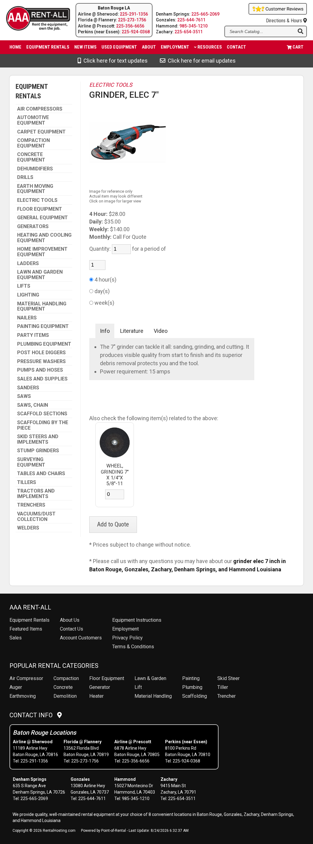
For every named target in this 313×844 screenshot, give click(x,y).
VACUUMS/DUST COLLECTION (36, 516)
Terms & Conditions (133, 646)
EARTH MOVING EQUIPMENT (35, 189)
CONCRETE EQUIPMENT (31, 157)
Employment (175, 47)
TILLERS (26, 482)
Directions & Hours (284, 21)
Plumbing (192, 687)
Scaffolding (194, 696)
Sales (15, 638)
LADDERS (28, 263)
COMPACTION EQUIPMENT (33, 143)
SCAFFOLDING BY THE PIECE (42, 425)
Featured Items (25, 629)
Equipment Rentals (47, 47)
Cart (298, 47)
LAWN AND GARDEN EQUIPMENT (40, 274)
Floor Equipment (106, 678)
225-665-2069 (205, 14)
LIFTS (23, 286)
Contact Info (33, 715)
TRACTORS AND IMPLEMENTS (36, 493)
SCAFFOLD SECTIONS (42, 414)
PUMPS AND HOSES (40, 370)
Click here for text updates (114, 60)
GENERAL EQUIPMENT (42, 217)
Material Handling (153, 696)
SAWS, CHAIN (32, 405)
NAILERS (27, 318)
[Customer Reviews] (278, 12)
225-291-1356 (134, 14)
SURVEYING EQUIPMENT (31, 462)
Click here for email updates (200, 60)
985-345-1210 (193, 26)
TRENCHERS (31, 505)
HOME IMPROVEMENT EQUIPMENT (42, 251)
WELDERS (28, 528)
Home (15, 47)
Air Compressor (26, 678)
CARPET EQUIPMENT (41, 132)
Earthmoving (22, 696)
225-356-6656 (130, 26)
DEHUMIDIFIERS (35, 169)
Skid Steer (228, 678)
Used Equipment (119, 47)
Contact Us (71, 629)
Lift (138, 687)
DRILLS (25, 177)
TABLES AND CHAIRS (41, 473)
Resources (209, 47)
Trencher (226, 696)
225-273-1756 (132, 19)
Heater (96, 696)
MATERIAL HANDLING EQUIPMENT (41, 306)
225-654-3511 (189, 31)
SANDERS (28, 388)
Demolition (65, 696)
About (149, 47)
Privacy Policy (127, 638)
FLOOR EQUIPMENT (39, 209)
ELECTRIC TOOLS (37, 200)
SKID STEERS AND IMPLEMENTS (37, 439)
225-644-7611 (191, 19)
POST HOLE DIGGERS (41, 352)
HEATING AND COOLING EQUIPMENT (44, 237)
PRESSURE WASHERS (41, 361)
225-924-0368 (136, 31)
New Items (85, 47)
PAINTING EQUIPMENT (43, 326)
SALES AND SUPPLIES (42, 379)
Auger (15, 687)
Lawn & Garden (150, 678)
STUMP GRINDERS (38, 450)
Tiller (222, 687)
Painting (191, 678)
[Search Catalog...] (300, 32)
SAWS (24, 396)
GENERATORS (33, 226)
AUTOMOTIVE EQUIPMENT (33, 120)
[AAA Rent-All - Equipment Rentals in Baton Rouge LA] (33, 19)
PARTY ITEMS (33, 335)
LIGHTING (28, 295)
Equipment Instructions (136, 620)
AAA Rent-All (30, 607)
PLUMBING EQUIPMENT (44, 344)
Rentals (29, 620)
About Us (69, 620)
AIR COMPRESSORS (39, 109)
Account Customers (81, 638)
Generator (99, 687)
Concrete (63, 687)
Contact (236, 47)
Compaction (66, 678)
